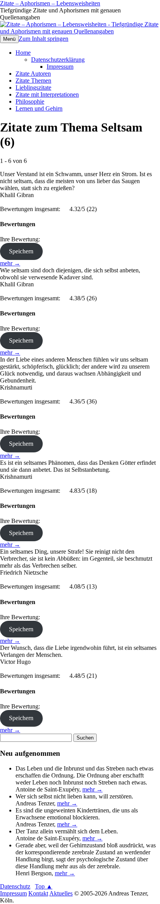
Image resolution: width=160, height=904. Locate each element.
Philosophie (30, 101)
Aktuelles (61, 893)
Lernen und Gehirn (39, 108)
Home (23, 52)
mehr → (10, 263)
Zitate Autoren (33, 73)
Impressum (60, 66)
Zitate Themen (33, 80)
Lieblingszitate (33, 87)
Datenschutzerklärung (58, 59)
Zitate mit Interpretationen (47, 94)
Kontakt (38, 893)
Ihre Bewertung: (21, 239)
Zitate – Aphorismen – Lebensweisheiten (50, 3)
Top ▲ (43, 886)
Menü (9, 39)
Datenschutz (15, 886)
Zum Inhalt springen (43, 38)
